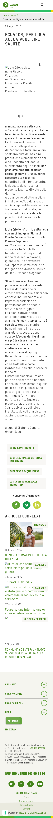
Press (26, 797)
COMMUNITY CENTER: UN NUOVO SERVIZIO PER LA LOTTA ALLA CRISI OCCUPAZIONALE (25, 653)
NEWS (13, 15)
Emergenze (40, 525)
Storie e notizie (26, 801)
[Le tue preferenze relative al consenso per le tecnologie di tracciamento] (5, 813)
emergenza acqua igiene (24, 471)
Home (6, 15)
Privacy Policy (26, 805)
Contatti (26, 809)
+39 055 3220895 (37, 748)
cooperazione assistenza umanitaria (26, 460)
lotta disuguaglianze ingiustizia (23, 483)
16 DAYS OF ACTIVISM (19, 582)
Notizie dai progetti (22, 448)
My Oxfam (10, 729)
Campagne (40, 565)
